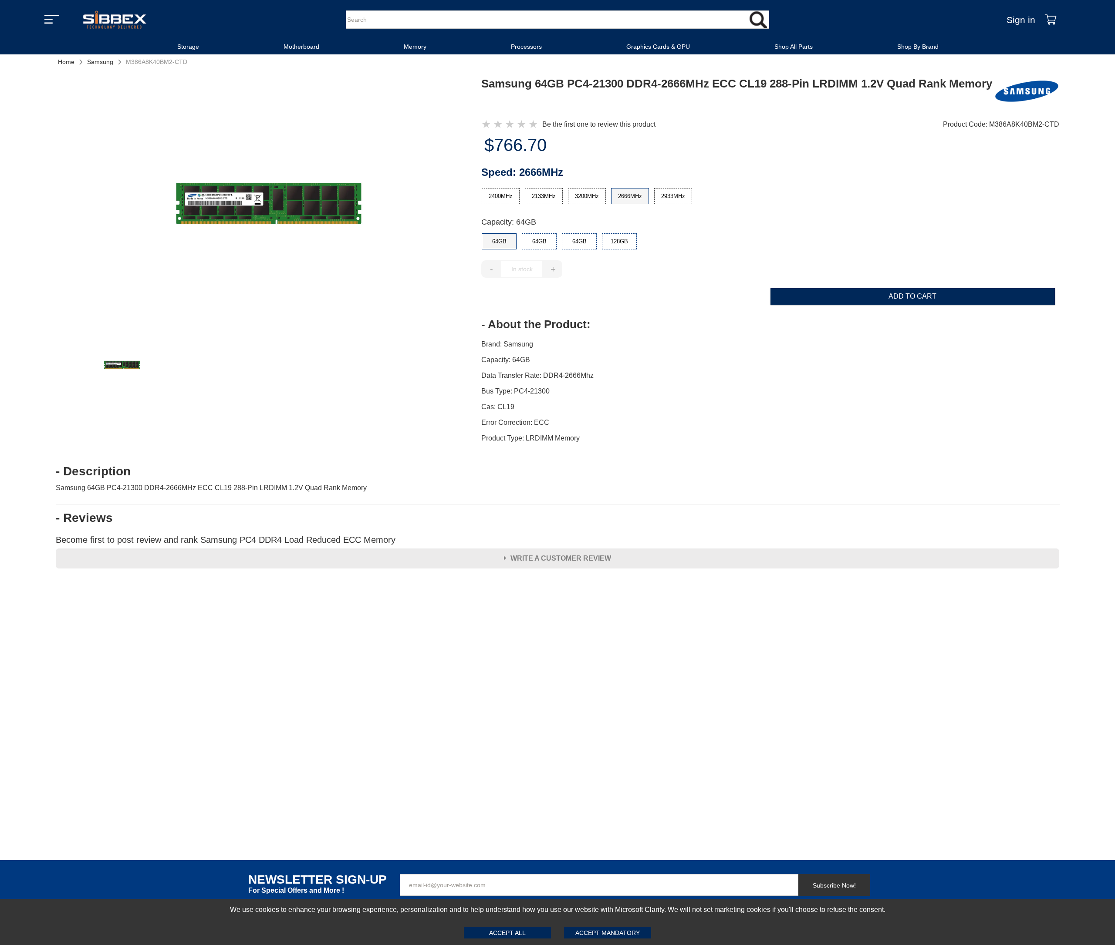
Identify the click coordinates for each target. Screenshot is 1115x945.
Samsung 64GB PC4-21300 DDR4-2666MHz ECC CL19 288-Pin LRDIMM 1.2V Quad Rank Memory (211, 487)
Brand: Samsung (507, 344)
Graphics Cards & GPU (658, 46)
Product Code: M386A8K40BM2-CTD (1001, 124)
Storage (188, 46)
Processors (526, 46)
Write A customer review (560, 558)
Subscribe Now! (834, 885)
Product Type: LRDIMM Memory (530, 438)
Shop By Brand (918, 46)
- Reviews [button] (84, 518)
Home (66, 61)
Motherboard (301, 46)
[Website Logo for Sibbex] (114, 19)
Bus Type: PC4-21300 (515, 391)
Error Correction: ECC (515, 422)
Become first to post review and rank (225, 539)
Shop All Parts (793, 46)
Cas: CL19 (497, 406)
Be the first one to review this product (598, 124)
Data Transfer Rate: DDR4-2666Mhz (537, 375)
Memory (415, 46)
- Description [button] (93, 471)
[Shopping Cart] (1050, 19)
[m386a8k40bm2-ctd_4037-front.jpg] (268, 204)
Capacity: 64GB (508, 222)
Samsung (100, 61)
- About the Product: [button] (536, 324)
